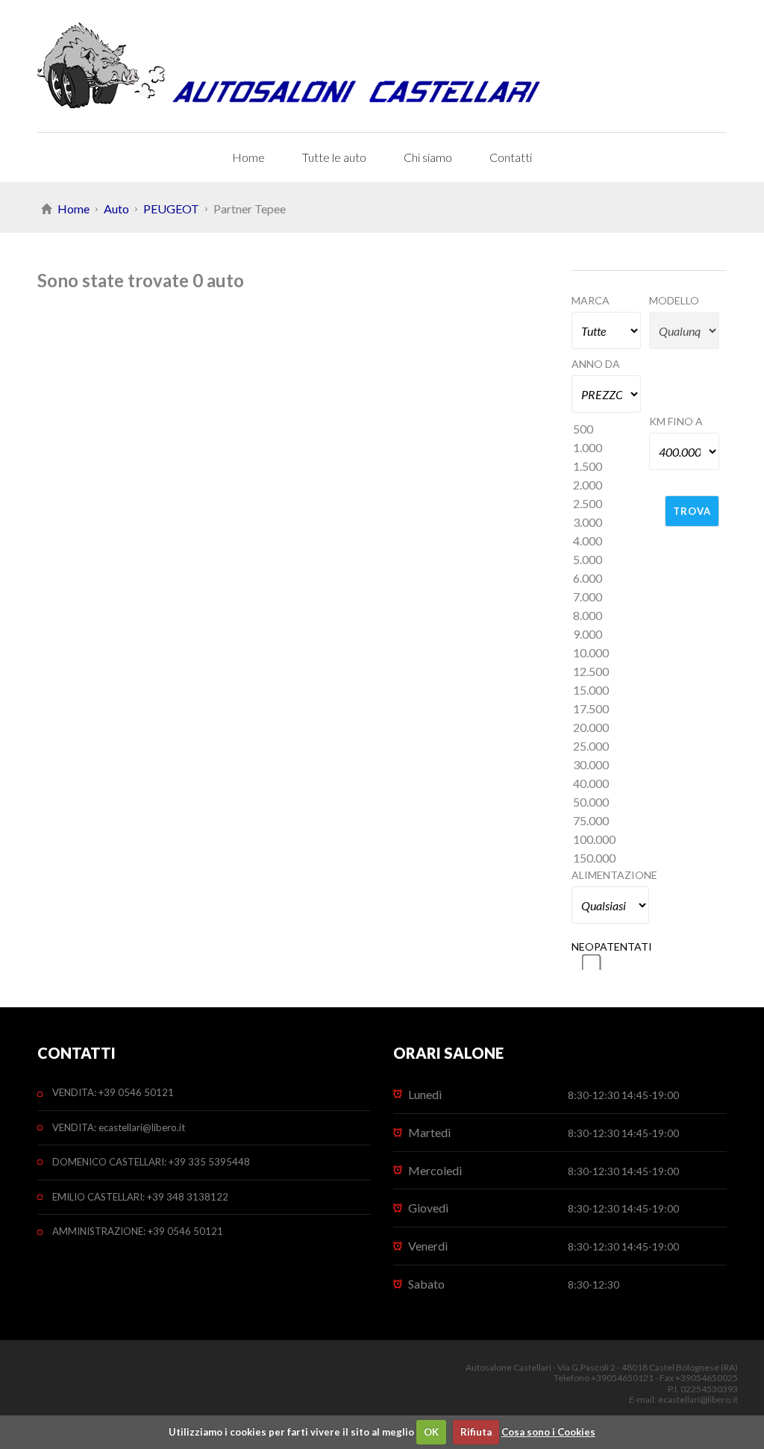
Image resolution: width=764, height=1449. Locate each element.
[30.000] (607, 765)
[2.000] (607, 485)
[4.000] (607, 541)
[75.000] (607, 821)
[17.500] (607, 709)
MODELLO (674, 300)
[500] (607, 429)
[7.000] (607, 597)
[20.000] (607, 728)
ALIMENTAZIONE (611, 875)
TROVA (692, 511)
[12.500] (607, 672)
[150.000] (607, 858)
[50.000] (607, 802)
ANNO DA (596, 363)
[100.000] (607, 839)
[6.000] (607, 578)
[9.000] (607, 634)
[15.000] (607, 690)
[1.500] (607, 466)
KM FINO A (676, 421)
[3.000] (607, 522)
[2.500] (607, 504)
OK (431, 1432)
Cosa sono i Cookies (548, 1432)
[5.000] (607, 560)
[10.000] (607, 653)
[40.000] (607, 783)
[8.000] (607, 616)
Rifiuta (476, 1432)
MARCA (591, 300)
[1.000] (607, 448)
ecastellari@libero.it (698, 1399)
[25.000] (607, 746)
